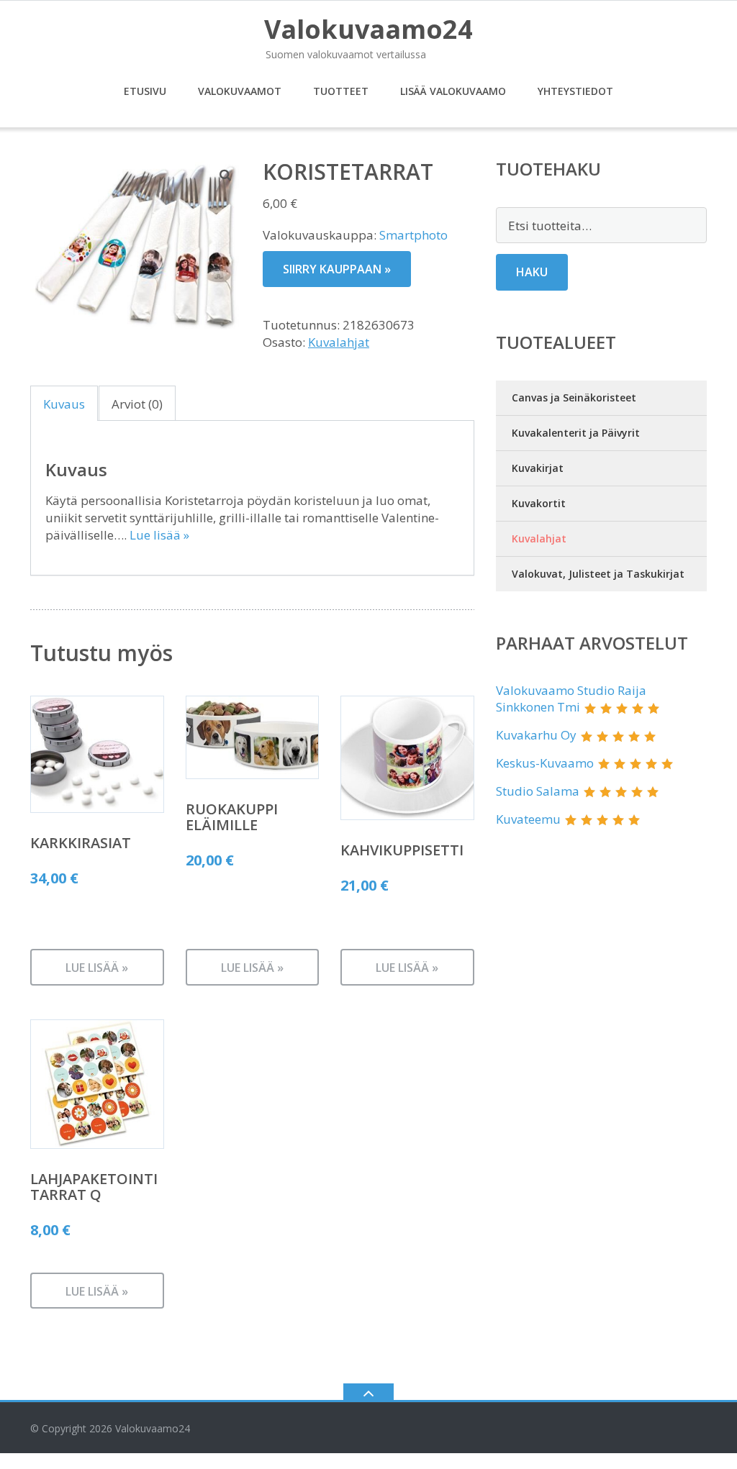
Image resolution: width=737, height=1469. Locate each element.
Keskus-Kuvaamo (545, 763)
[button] (226, 175)
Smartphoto (413, 235)
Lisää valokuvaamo (453, 91)
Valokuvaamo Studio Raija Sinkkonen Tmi (571, 699)
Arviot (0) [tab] (137, 404)
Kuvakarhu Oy (536, 735)
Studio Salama (537, 791)
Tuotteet (340, 91)
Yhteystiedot (575, 91)
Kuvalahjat (338, 342)
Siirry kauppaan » (337, 269)
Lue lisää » (159, 535)
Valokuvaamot (239, 91)
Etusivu (145, 91)
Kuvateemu (528, 819)
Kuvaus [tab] (64, 404)
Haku (532, 272)
